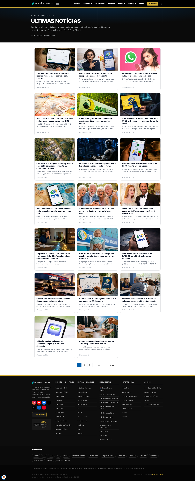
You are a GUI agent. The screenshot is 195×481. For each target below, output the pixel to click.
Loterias (141, 3)
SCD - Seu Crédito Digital (152, 388)
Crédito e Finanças (84, 388)
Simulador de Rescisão (107, 394)
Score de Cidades (150, 392)
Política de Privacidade (129, 396)
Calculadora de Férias (107, 413)
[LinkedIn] (39, 408)
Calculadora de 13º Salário (109, 402)
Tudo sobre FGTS (62, 392)
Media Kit (125, 417)
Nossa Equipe (126, 392)
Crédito (111, 3)
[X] (49, 403)
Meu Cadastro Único (151, 396)
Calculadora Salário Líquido (109, 398)
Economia (153, 456)
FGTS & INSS (99, 3)
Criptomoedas (38, 460)
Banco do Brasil (83, 421)
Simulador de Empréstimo (108, 421)
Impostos (131, 3)
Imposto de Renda (62, 429)
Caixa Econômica (83, 417)
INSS (44, 456)
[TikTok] (34, 408)
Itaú (79, 429)
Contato (124, 413)
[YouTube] (39, 403)
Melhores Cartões (106, 440)
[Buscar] (161, 4)
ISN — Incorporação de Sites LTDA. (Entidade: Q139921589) (60, 477)
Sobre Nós (125, 388)
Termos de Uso (127, 404)
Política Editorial (127, 400)
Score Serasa (82, 400)
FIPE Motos (104, 436)
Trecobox (147, 400)
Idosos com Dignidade (151, 404)
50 (103, 365)
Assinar (154, 3)
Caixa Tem (59, 404)
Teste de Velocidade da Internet (134, 468)
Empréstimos (82, 392)
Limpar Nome (82, 404)
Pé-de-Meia (60, 413)
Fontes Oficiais (127, 408)
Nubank (80, 413)
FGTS (51, 456)
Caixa (58, 460)
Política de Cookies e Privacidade (71, 468)
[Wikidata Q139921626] (60, 474)
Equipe (45, 468)
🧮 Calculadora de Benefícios (106, 389)
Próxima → (112, 365)
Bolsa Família (60, 396)
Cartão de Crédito (84, 396)
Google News (40, 414)
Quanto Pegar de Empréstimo (105, 426)
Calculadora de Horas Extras (107, 408)
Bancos (120, 3)
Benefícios (86, 3)
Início (33, 15)
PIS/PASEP (132, 456)
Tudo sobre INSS (61, 388)
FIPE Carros (104, 431)
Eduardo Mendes (157, 474)
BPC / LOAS (60, 408)
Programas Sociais (62, 421)
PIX (79, 408)
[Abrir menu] (57, 3)
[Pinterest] (44, 408)
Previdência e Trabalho (63, 425)
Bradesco (81, 425)
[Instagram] (34, 403)
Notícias (77, 3)
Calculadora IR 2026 (106, 417)
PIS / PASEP (60, 417)
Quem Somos (36, 468)
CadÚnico (59, 400)
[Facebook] (44, 403)
